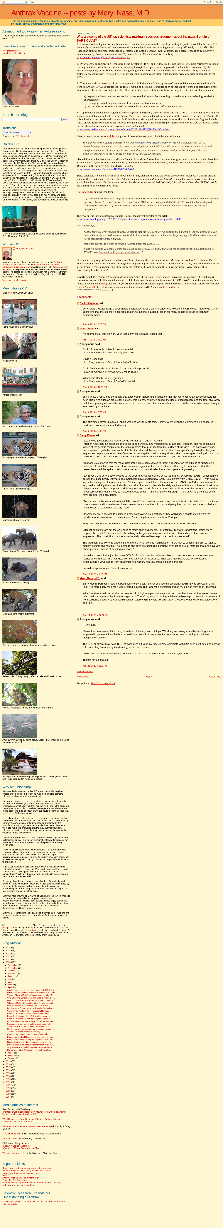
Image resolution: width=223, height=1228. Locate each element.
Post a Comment (85, 671)
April (10, 987)
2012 (8, 1082)
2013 (8, 1079)
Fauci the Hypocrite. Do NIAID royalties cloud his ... (30, 1016)
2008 (8, 1094)
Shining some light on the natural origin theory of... (29, 1024)
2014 (8, 1076)
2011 (8, 1085)
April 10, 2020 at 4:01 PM (95, 574)
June (10, 982)
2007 (8, 1097)
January (12, 1058)
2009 (8, 1091)
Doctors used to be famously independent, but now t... (31, 1045)
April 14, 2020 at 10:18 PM (95, 615)
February (12, 1055)
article (110, 136)
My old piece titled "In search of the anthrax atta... (29, 1050)
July (10, 979)
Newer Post (83, 676)
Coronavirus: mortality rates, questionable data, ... (29, 1011)
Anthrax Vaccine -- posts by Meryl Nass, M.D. (81, 13)
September (13, 973)
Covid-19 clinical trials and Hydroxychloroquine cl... (29, 1019)
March (11, 1053)
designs (6, 927)
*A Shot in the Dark (11, 1138)
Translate (25, 136)
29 (93, 286)
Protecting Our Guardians (14, 1180)
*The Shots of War (11, 1133)
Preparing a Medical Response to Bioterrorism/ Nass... (31, 1037)
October (12, 971)
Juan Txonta (87, 328)
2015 (8, 1073)
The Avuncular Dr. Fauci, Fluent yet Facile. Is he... (29, 1027)
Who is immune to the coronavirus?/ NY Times (27, 1006)
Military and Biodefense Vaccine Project (21, 1173)
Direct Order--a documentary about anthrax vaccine (27, 1168)
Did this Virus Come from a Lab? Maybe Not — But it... (31, 1008)
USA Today (86, 191)
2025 (8, 947)
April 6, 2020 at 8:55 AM (94, 412)
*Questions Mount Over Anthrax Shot (20, 1148)
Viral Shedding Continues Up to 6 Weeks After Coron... (31, 998)
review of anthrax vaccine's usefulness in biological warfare (30, 265)
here (103, 283)
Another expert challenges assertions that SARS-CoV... (31, 990)
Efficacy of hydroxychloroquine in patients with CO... (30, 1040)
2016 (8, 1070)
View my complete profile (14, 280)
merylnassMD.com (11, 51)
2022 (8, 956)
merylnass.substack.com (14, 53)
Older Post (215, 676)
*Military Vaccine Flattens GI (16, 1146)
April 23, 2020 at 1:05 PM (95, 666)
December (13, 965)
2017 (8, 1067)
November (13, 968)
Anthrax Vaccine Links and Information (20, 1178)
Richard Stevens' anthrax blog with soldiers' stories (26, 1170)
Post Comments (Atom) (103, 683)
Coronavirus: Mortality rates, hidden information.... (29, 1014)
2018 (8, 1064)
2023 (8, 953)
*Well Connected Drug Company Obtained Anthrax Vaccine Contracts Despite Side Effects (31, 1120)
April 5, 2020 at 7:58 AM (94, 340)
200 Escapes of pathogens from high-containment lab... (31, 1029)
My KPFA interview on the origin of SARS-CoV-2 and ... (31, 1021)
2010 (8, 1088)
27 (84, 286)
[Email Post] (111, 290)
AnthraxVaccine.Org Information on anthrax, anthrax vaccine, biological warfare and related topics (31, 1183)
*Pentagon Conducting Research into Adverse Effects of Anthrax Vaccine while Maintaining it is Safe (34, 1113)
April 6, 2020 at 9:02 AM (94, 431)
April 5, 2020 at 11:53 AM (95, 387)
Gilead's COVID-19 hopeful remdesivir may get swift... (31, 1003)
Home (149, 676)
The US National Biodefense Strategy (23, 1032)
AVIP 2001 (7, 1175)
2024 (8, 950)
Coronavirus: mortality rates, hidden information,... (29, 1034)
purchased (33, 930)
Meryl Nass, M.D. (90, 578)
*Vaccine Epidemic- (12, 1153)
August (11, 976)
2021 (8, 959)
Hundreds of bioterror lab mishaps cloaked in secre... (30, 1042)
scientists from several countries (153, 142)
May (10, 984)
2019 (8, 1061)
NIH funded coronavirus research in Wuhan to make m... (32, 993)
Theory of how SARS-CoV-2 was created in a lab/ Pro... (31, 995)
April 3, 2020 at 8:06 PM (94, 324)
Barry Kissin (87, 435)
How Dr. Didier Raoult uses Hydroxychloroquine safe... (31, 1000)
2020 (8, 962)
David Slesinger (89, 303)
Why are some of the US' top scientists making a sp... (31, 1047)
